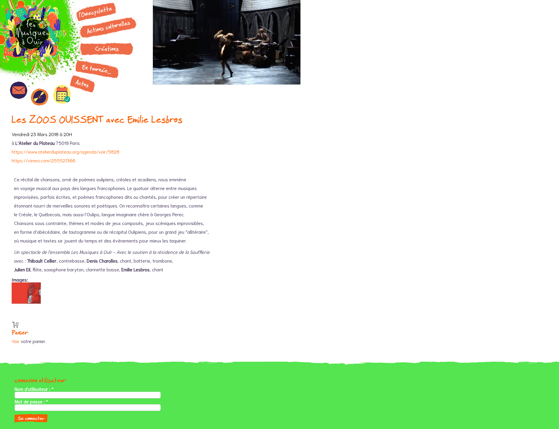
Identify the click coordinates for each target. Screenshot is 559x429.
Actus (82, 84)
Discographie (39, 97)
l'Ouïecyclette (95, 11)
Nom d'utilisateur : (34, 389)
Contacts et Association (18, 90)
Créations (107, 48)
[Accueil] (36, 36)
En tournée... (96, 69)
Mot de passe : (31, 401)
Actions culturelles (108, 27)
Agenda (62, 94)
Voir (16, 341)
